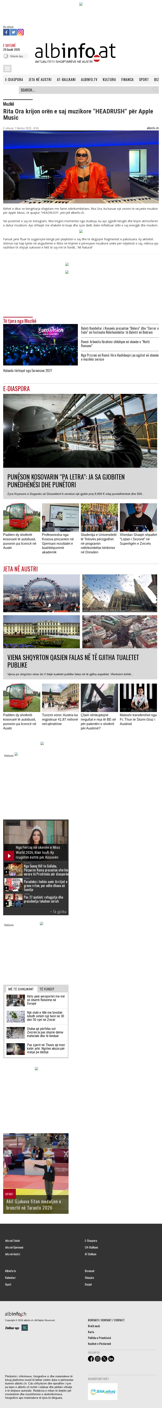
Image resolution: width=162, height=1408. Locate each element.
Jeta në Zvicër (12, 1240)
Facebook (6, 32)
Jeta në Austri (12, 1254)
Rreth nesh (94, 1326)
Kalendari (10, 1277)
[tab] (21, 989)
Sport (8, 1284)
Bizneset (89, 1271)
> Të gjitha (58, 911)
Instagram (20, 32)
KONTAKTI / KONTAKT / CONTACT (106, 1320)
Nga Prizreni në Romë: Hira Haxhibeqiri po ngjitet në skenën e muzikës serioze (120, 357)
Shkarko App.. (17, 56)
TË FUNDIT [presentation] (46, 989)
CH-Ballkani (91, 1247)
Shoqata (89, 1277)
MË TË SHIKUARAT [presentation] (21, 989)
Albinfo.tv (10, 1271)
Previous (56, 1137)
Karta (91, 1332)
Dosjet (88, 1284)
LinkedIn (27, 32)
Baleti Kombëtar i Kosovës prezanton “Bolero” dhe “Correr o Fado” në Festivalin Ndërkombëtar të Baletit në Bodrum (120, 330)
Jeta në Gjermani (14, 1247)
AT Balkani (90, 1254)
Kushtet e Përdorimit (99, 1343)
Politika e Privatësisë (99, 1337)
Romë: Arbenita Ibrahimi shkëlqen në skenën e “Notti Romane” (115, 344)
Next (64, 1137)
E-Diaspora (91, 1240)
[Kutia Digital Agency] (25, 1327)
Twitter (13, 32)
